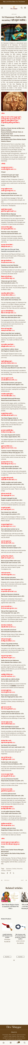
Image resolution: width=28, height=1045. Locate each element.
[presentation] (13, 960)
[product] (4, 1043)
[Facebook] (7, 873)
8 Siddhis (13, 685)
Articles (14, 14)
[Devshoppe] (14, 8)
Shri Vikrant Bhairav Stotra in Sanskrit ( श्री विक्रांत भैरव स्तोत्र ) (10, 906)
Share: (3, 873)
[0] (25, 8)
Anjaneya (8, 868)
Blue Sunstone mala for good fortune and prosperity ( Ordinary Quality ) (7, 937)
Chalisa (14, 868)
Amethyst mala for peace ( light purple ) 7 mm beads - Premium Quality (20, 937)
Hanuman (19, 868)
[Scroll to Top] (25, 1036)
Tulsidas (8, 870)
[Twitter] (13, 873)
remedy (3, 870)
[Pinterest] (10, 873)
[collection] (10, 1042)
